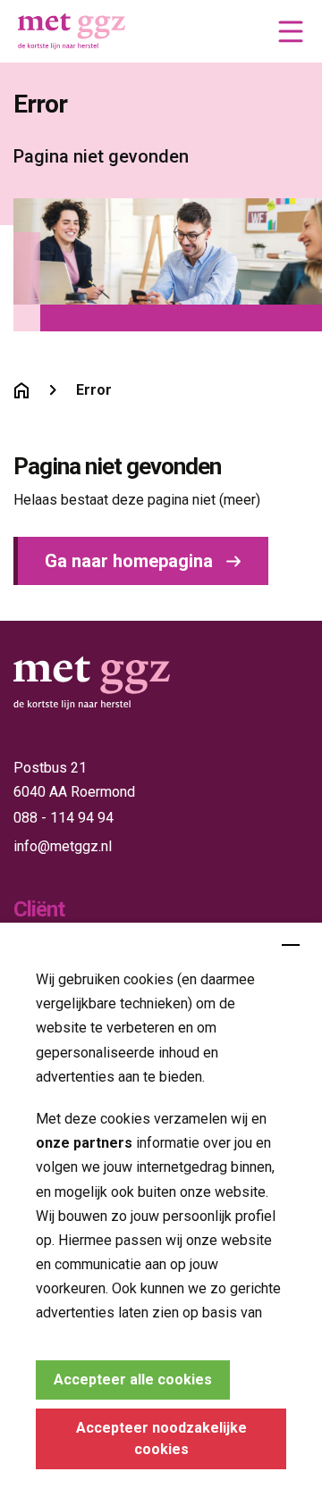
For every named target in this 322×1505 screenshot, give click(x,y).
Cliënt (38, 909)
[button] (290, 31)
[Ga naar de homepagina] (21, 390)
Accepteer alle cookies (133, 1379)
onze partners (84, 1142)
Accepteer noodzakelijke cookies (161, 1438)
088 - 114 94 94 (63, 817)
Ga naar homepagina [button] (129, 561)
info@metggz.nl (62, 846)
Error (94, 389)
